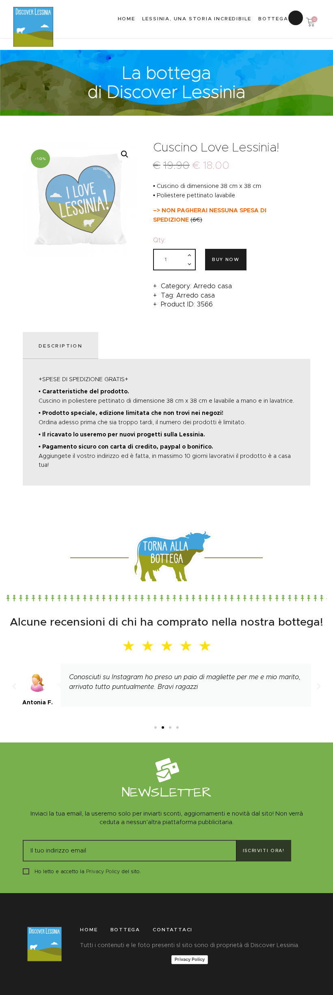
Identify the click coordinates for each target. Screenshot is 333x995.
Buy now (226, 259)
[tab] (62, 345)
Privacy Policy (103, 871)
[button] (155, 727)
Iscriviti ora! (264, 850)
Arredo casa (212, 286)
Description (60, 346)
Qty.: (159, 240)
